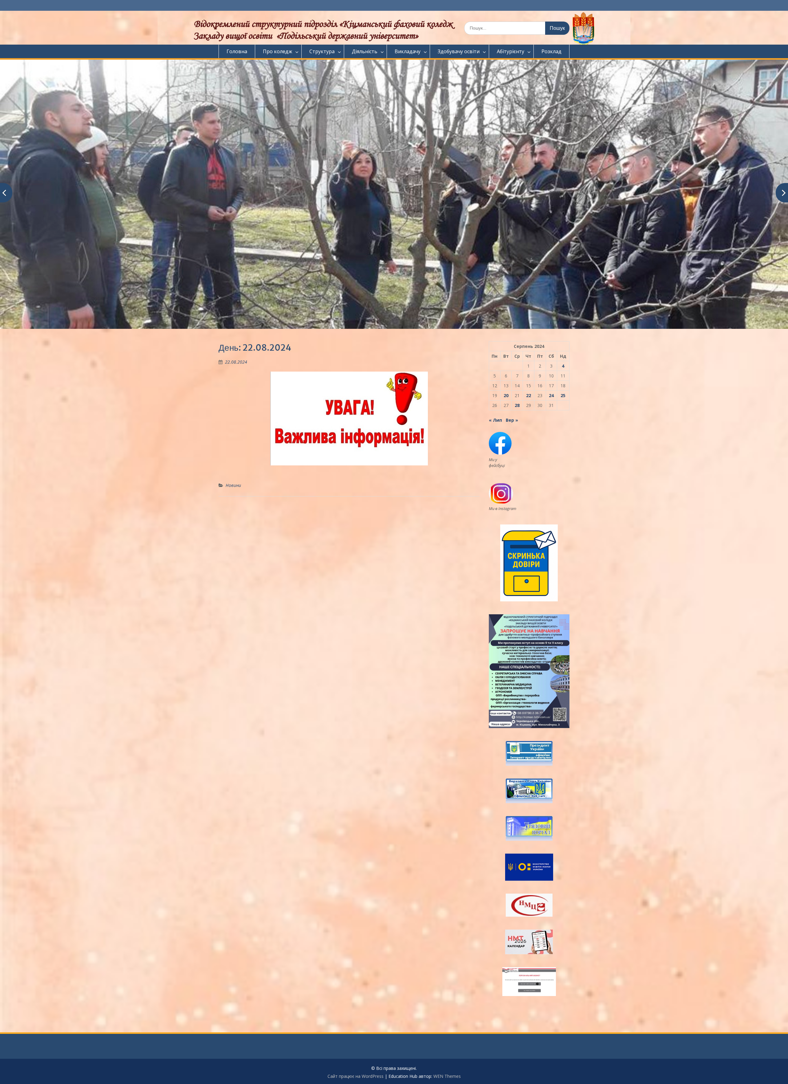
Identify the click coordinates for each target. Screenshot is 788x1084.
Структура (322, 51)
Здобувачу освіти (459, 51)
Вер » (512, 420)
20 (506, 395)
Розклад (551, 51)
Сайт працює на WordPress (356, 1076)
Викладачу (407, 51)
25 (563, 395)
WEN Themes (447, 1076)
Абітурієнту (510, 51)
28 (517, 405)
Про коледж (277, 51)
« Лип (495, 420)
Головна (237, 51)
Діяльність (364, 51)
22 (528, 395)
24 (551, 395)
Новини (233, 485)
